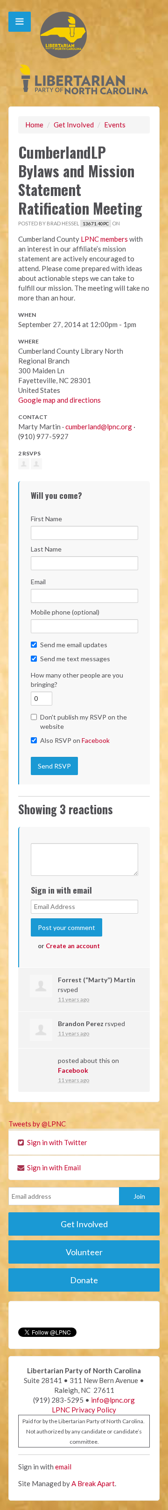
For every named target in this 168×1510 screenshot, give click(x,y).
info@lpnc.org (113, 1400)
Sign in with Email (53, 1167)
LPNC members (104, 239)
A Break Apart (93, 1483)
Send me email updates (73, 645)
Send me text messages (75, 659)
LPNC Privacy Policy (84, 1409)
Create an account (73, 946)
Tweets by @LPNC (37, 1123)
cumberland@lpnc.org (98, 426)
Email (38, 582)
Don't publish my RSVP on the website (83, 721)
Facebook (96, 740)
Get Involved (74, 124)
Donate (84, 1280)
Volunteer (84, 1252)
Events (115, 124)
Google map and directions (59, 400)
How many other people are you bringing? (77, 679)
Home (34, 124)
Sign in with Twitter (56, 1142)
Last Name (46, 549)
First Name (46, 519)
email (63, 1466)
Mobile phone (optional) (65, 612)
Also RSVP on (75, 740)
